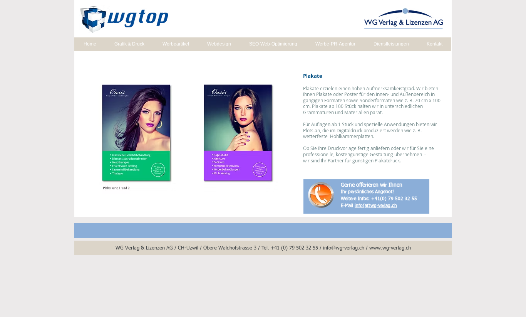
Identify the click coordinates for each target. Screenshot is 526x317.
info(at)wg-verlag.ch (376, 206)
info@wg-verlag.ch (343, 248)
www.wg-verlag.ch (390, 248)
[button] (187, 133)
